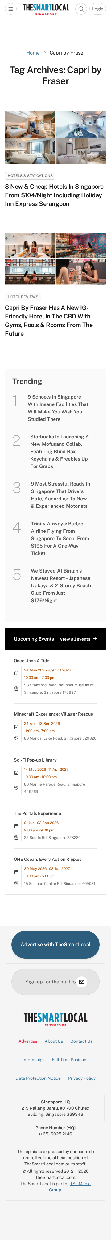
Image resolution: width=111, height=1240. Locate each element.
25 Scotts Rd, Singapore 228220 (52, 838)
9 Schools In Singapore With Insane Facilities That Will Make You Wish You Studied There (58, 408)
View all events (75, 639)
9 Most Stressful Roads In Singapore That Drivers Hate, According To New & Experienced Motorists (60, 495)
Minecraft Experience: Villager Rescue (53, 714)
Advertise (27, 1041)
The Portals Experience (37, 813)
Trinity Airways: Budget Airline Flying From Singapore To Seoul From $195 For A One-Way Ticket (60, 538)
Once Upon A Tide (31, 660)
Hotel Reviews (23, 297)
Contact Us (81, 1041)
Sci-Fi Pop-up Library (35, 760)
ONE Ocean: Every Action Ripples (47, 859)
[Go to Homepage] (46, 8)
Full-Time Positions (70, 1059)
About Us (54, 1041)
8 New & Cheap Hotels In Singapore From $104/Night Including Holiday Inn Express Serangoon (54, 195)
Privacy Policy (82, 1078)
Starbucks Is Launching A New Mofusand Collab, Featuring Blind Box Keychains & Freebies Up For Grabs (59, 451)
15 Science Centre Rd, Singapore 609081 (59, 883)
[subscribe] (81, 981)
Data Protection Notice (38, 1078)
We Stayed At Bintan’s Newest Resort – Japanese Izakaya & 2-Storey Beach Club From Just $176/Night (61, 585)
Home (33, 53)
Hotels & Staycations (30, 176)
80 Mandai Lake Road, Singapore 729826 (60, 738)
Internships (33, 1059)
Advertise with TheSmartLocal (56, 944)
